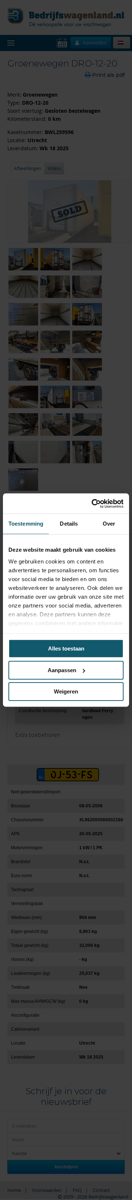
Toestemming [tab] (25, 523)
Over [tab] (109, 523)
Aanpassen (62, 670)
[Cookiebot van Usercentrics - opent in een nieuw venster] (93, 503)
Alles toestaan (66, 648)
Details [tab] (69, 523)
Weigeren (66, 691)
